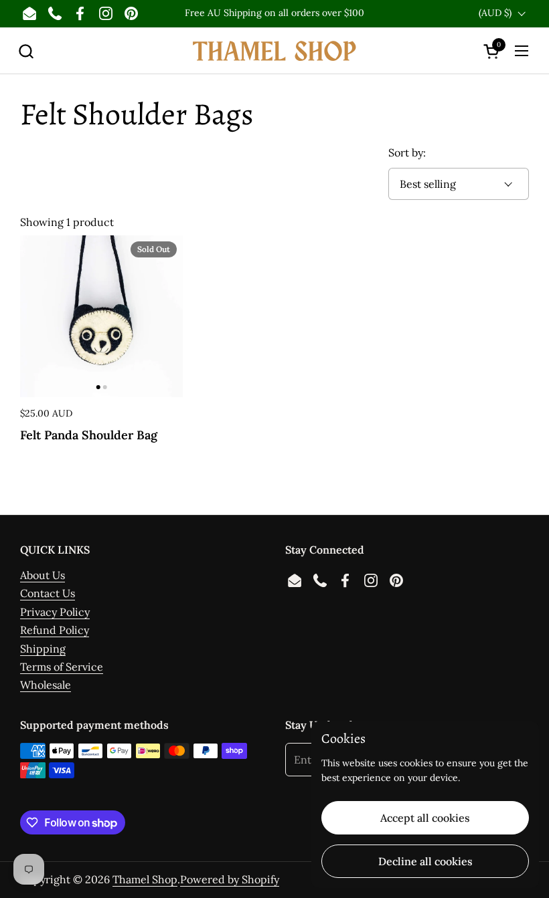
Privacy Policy (55, 612)
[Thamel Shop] (274, 51)
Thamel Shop (144, 879)
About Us (42, 575)
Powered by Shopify (229, 879)
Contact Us (47, 593)
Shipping (43, 648)
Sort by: (407, 152)
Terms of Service (61, 666)
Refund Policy (54, 630)
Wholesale (45, 684)
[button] (25, 51)
